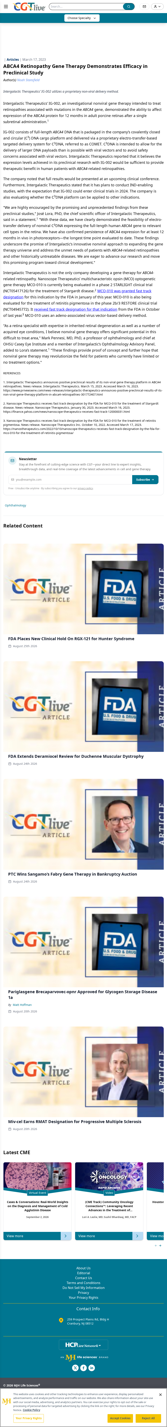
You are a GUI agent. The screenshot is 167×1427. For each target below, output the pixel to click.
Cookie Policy (31, 1410)
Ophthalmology (15, 505)
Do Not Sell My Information (84, 1287)
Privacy (83, 1292)
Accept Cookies (120, 1418)
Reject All (148, 1418)
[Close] (160, 1394)
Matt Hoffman (22, 1005)
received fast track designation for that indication (75, 309)
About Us (83, 1268)
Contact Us (83, 1278)
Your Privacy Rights (83, 1297)
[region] (83, 1407)
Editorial (83, 1273)
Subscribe (143, 479)
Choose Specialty (79, 18)
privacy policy (85, 488)
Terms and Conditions (83, 1283)
